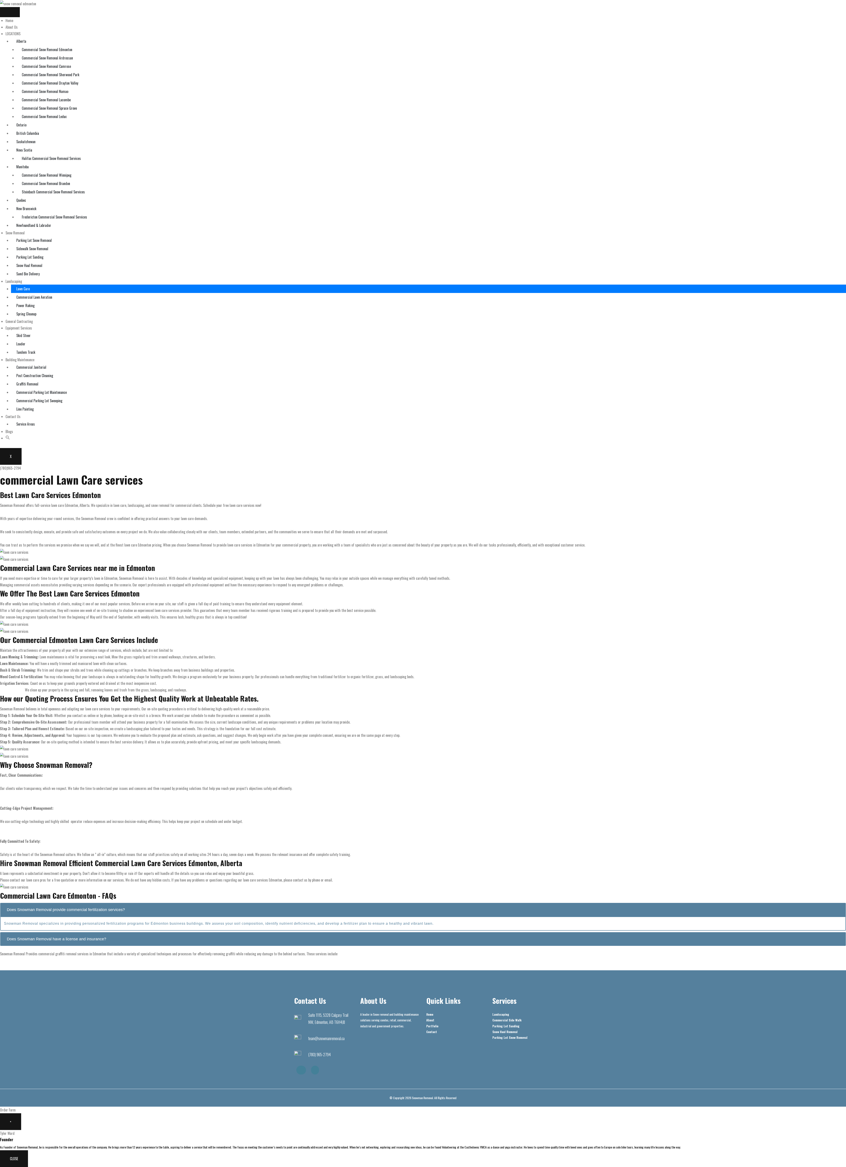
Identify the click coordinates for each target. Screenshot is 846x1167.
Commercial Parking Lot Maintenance (41, 392)
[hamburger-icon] (10, 12)
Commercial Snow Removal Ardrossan (47, 58)
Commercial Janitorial (31, 367)
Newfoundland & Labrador (33, 225)
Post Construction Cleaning (34, 375)
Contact (431, 1031)
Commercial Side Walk (506, 1020)
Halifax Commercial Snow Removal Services (51, 158)
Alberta (21, 41)
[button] (8, 438)
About (430, 1020)
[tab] (423, 910)
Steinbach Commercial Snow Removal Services (53, 191)
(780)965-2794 (10, 468)
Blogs (9, 431)
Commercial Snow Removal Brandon (46, 183)
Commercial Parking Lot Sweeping (39, 400)
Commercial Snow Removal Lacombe (46, 99)
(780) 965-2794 (319, 1054)
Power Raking (25, 305)
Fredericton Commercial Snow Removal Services (54, 217)
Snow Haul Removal (29, 265)
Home (9, 20)
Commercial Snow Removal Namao (45, 91)
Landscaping (14, 281)
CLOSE (14, 1158)
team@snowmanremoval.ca (326, 1038)
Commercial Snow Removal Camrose (46, 66)
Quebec (21, 200)
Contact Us (13, 416)
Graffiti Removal (27, 384)
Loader (20, 343)
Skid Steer (23, 335)
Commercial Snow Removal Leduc (44, 116)
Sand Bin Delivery (28, 273)
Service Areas (25, 424)
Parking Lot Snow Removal (34, 240)
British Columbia (27, 133)
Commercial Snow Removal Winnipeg (46, 175)
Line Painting (25, 409)
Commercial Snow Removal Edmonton (47, 49)
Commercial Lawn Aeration (34, 297)
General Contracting (19, 321)
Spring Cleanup (26, 314)
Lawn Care (23, 288)
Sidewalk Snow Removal (32, 248)
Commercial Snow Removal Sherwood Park (50, 74)
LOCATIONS (13, 33)
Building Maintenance (20, 359)
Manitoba (22, 166)
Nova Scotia (24, 150)
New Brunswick (26, 208)
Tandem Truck (25, 352)
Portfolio (432, 1026)
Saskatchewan (25, 141)
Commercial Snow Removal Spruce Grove (49, 108)
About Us (12, 27)
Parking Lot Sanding (29, 257)
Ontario (21, 125)
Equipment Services (19, 328)
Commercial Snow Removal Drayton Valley (50, 83)
